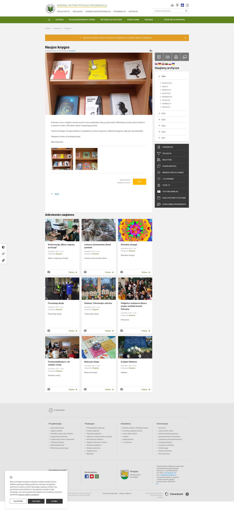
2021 (163, 138)
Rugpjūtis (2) (167, 83)
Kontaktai (133, 11)
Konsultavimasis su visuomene (169, 436)
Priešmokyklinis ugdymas (95, 428)
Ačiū (139, 182)
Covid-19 (166, 185)
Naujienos (57, 28)
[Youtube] (92, 476)
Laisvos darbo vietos (165, 431)
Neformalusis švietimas (95, 439)
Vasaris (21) (166, 104)
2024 (163, 120)
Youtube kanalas (170, 192)
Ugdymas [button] (59, 20)
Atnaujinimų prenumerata (174, 204)
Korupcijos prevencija (166, 445)
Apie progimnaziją (57, 428)
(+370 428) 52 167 (170, 473)
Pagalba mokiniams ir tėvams (97, 442)
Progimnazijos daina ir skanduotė (62, 439)
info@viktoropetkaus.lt (168, 475)
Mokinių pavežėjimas (94, 445)
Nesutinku (36, 501)
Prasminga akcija (56, 303)
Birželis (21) (166, 90)
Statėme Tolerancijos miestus (98, 303)
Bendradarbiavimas (57, 445)
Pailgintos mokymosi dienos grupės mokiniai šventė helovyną (134, 306)
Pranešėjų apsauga (165, 442)
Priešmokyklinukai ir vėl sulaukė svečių (59, 363)
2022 (163, 132)
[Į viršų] (187, 494)
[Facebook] (87, 476)
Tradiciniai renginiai (57, 442)
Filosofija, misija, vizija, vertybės (62, 434)
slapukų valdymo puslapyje (28, 495)
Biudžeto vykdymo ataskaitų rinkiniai (135, 428)
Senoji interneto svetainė (174, 198)
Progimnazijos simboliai (59, 436)
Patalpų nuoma (92, 451)
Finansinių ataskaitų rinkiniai (132, 431)
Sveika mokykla (169, 166)
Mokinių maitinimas (93, 448)
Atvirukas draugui (129, 244)
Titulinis (48, 28)
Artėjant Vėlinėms (129, 362)
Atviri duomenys (164, 454)
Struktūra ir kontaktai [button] (174, 20)
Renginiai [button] (149, 20)
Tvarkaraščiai (59, 410)
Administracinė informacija (98, 11)
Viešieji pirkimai (127, 439)
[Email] (97, 476)
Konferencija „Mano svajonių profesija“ (61, 246)
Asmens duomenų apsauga (168, 434)
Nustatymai (18, 501)
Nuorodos (162, 428)
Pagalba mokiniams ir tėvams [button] (82, 20)
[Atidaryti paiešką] (186, 11)
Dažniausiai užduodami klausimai (170, 439)
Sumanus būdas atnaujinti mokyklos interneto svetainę (154, 495)
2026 (163, 76)
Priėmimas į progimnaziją (59, 448)
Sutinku (54, 501)
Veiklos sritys (63, 11)
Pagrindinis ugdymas (94, 434)
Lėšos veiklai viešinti (129, 434)
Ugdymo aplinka (56, 431)
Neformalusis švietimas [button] (111, 20)
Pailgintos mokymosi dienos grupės (99, 436)
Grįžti (57, 194)
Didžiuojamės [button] (133, 20)
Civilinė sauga (163, 448)
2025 (163, 114)
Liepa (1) (165, 86)
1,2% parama (168, 179)
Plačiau (71, 272)
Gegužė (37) (166, 93)
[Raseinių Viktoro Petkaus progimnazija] (51, 8)
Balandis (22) (167, 97)
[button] (172, 5)
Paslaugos (78, 11)
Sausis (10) (166, 107)
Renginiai (68, 28)
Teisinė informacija (165, 451)
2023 (163, 126)
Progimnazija (119, 11)
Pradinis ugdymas (93, 431)
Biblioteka (167, 160)
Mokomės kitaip (91, 362)
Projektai (166, 153)
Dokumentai (167, 147)
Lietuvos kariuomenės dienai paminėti (97, 246)
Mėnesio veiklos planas (173, 172)
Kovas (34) (166, 100)
